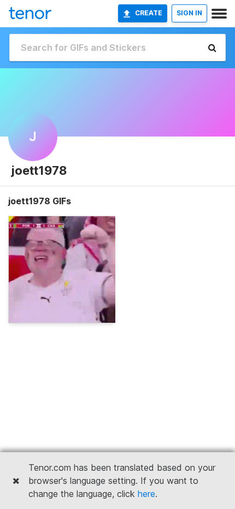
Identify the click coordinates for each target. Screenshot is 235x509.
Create (148, 13)
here (146, 493)
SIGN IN (189, 13)
